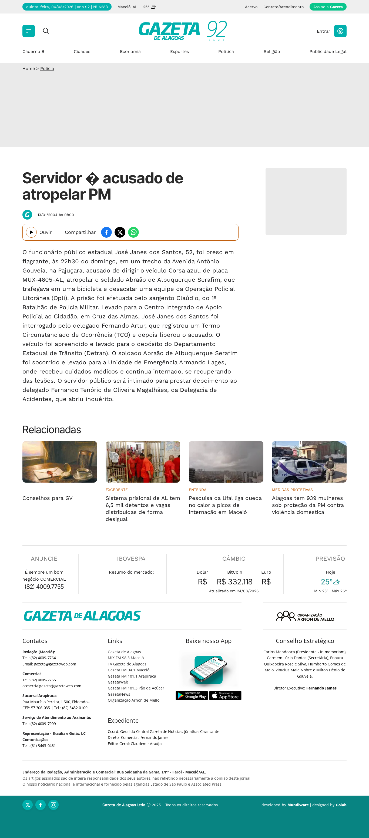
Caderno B (33, 51)
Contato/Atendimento (283, 7)
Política (226, 51)
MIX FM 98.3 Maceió (126, 657)
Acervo (251, 7)
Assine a (328, 7)
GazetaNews (119, 694)
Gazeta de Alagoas (124, 651)
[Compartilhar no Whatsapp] (133, 232)
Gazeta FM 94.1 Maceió (128, 669)
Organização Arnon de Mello (133, 700)
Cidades (82, 51)
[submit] (46, 31)
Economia (130, 51)
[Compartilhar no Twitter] (120, 232)
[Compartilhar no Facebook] (106, 232)
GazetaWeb (118, 682)
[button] (340, 31)
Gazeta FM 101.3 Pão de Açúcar (136, 688)
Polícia (47, 68)
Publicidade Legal (328, 51)
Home (28, 68)
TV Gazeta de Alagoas (127, 664)
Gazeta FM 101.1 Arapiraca (132, 676)
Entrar (323, 31)
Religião (272, 51)
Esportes (179, 51)
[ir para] (209, 670)
